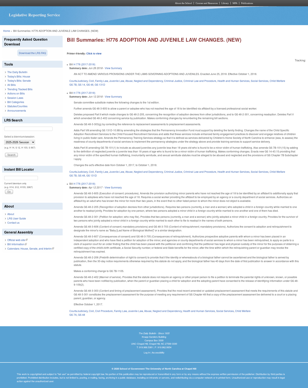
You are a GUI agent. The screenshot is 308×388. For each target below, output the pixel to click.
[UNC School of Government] (98, 3)
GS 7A (73, 314)
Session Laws (15, 97)
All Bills (11, 84)
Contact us (13, 222)
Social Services (259, 80)
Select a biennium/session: (19, 136)
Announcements (16, 110)
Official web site (17, 240)
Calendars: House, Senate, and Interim (30, 248)
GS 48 (89, 84)
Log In (147, 352)
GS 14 (81, 84)
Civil (91, 80)
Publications (247, 3)
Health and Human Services (233, 80)
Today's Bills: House (18, 76)
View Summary (113, 68)
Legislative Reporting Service (34, 15)
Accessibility (158, 352)
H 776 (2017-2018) (84, 64)
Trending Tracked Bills (19, 89)
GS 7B (73, 84)
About (10, 214)
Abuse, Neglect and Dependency (144, 80)
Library (225, 3)
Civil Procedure (104, 311)
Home (6, 30)
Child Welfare (277, 80)
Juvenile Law (116, 80)
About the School (183, 3)
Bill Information (17, 244)
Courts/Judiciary (78, 80)
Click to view (93, 53)
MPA (235, 3)
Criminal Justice (173, 80)
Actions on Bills (16, 93)
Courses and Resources (207, 3)
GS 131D (100, 84)
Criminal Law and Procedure (200, 80)
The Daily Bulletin (17, 72)
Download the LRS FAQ (32, 53)
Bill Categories (15, 102)
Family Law (101, 80)
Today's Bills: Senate (19, 80)
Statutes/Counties (17, 106)
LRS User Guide (16, 218)
